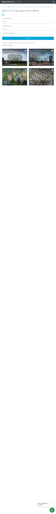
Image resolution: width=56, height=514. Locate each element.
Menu (53, 2)
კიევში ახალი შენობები (40, 6)
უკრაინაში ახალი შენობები (28, 6)
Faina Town (34, 70)
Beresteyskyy (8, 51)
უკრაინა (7, 52)
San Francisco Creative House (38, 52)
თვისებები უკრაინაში (15, 6)
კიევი (4, 52)
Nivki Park (7, 70)
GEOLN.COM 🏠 (5, 6)
